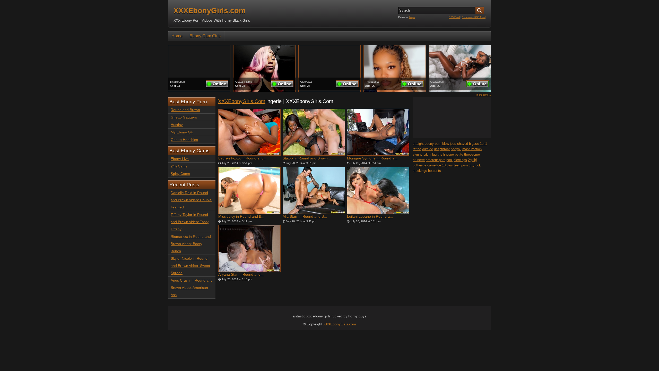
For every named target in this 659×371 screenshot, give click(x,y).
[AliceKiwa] (329, 91)
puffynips (419, 165)
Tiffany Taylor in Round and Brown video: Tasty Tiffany (190, 222)
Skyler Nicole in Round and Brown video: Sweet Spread (190, 265)
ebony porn (433, 144)
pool (449, 160)
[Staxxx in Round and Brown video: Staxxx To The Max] (314, 132)
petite (459, 154)
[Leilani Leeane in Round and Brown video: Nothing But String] (378, 190)
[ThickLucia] (394, 91)
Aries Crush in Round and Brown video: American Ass (192, 287)
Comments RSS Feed (473, 17)
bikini (427, 154)
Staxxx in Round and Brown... (307, 158)
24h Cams (179, 166)
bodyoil (456, 149)
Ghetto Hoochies (184, 140)
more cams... (483, 95)
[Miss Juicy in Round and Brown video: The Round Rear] (249, 190)
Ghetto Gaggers (184, 117)
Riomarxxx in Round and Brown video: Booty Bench (191, 243)
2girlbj (472, 160)
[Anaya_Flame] (264, 91)
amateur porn (435, 160)
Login (412, 17)
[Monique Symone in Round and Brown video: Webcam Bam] (378, 132)
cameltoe (434, 165)
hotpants (434, 171)
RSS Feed (454, 17)
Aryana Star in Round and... (241, 274)
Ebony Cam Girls (205, 36)
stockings (420, 171)
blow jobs (449, 144)
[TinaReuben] (199, 91)
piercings (460, 160)
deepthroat (442, 149)
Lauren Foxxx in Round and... (242, 158)
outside (427, 149)
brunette (419, 160)
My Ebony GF (182, 132)
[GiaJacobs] (460, 91)
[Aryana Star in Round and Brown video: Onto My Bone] (249, 248)
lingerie (448, 154)
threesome (472, 154)
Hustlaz (177, 125)
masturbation (472, 149)
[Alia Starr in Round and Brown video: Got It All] (314, 190)
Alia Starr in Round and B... (305, 216)
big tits (437, 154)
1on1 (483, 144)
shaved (462, 144)
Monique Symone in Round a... (372, 158)
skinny (417, 154)
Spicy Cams (180, 174)
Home (177, 36)
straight (418, 144)
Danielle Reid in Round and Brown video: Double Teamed (191, 200)
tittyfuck (475, 165)
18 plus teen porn (455, 165)
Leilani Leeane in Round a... (370, 216)
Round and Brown (185, 110)
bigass (474, 144)
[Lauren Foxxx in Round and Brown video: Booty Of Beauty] (249, 132)
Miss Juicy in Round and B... (241, 216)
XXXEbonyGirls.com (210, 10)
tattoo (417, 149)
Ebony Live (180, 159)
